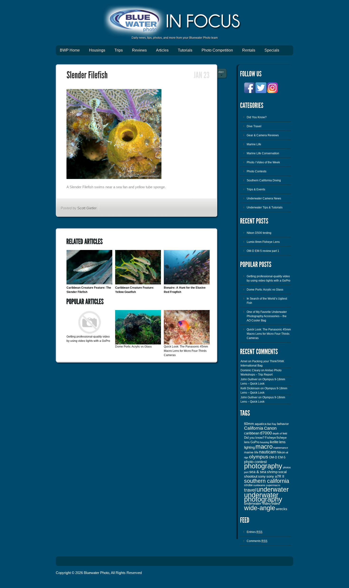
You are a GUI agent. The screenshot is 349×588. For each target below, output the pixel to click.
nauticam (267, 452)
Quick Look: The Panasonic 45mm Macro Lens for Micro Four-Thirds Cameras (186, 351)
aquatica (260, 424)
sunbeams (259, 485)
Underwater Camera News (264, 198)
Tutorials (185, 50)
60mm (249, 424)
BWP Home (70, 50)
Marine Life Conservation (263, 153)
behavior (283, 424)
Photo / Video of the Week (263, 162)
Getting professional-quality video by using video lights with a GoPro (268, 278)
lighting (249, 447)
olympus (258, 457)
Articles (162, 50)
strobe (248, 485)
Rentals (248, 50)
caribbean (251, 433)
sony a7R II (275, 476)
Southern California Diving (264, 180)
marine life (251, 452)
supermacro (273, 485)
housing (264, 442)
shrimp (272, 472)
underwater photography (263, 497)
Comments (257, 541)
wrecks (281, 509)
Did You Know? (257, 117)
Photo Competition (217, 50)
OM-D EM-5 (277, 457)
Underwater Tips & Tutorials (265, 207)
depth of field (280, 433)
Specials (271, 50)
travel (250, 490)
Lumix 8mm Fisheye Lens (263, 242)
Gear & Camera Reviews (263, 135)
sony (262, 476)
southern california (266, 481)
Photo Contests (256, 171)
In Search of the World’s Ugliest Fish (267, 301)
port (246, 472)
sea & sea (257, 472)
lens (282, 442)
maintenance (280, 447)
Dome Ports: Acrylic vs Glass (133, 346)
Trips (118, 50)
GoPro (254, 442)
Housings (97, 50)
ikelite (274, 442)
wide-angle (259, 508)
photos (287, 467)
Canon (270, 428)
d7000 (266, 433)
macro (264, 446)
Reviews (139, 50)
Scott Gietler (87, 208)
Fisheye (270, 437)
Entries (254, 532)
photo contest (255, 462)
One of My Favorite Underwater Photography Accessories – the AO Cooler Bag (267, 316)
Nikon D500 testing (259, 233)
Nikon (281, 452)
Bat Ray (271, 424)
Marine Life (254, 144)
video (275, 503)
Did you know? (254, 437)
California (253, 428)
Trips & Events (256, 189)
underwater (272, 489)
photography (263, 466)
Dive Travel (254, 126)
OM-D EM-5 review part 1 (263, 251)
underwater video (257, 503)
